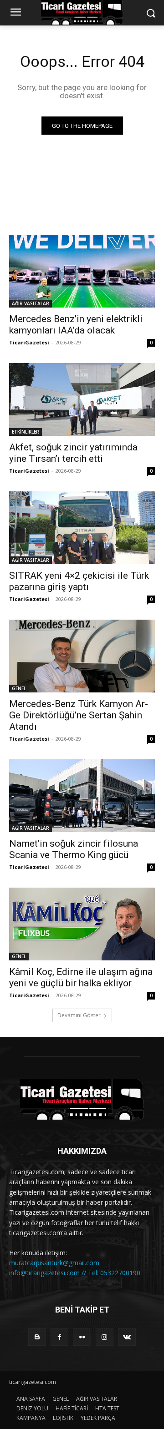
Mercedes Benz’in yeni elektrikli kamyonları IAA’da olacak (76, 324)
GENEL (19, 688)
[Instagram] (104, 1337)
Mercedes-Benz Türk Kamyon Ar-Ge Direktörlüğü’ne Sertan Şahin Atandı (78, 715)
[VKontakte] (127, 1337)
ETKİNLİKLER (25, 432)
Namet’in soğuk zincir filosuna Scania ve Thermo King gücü (73, 849)
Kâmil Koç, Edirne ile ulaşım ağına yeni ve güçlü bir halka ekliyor (81, 977)
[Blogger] (37, 1337)
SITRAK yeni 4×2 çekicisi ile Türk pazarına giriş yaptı (79, 581)
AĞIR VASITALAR (30, 303)
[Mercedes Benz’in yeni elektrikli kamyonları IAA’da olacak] (82, 271)
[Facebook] (59, 1337)
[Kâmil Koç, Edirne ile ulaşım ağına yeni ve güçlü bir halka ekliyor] (82, 924)
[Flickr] (82, 1337)
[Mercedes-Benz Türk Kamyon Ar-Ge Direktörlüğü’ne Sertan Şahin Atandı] (82, 656)
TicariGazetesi (29, 342)
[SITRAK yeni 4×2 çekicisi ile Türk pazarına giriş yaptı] (82, 527)
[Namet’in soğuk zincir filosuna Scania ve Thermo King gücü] (82, 795)
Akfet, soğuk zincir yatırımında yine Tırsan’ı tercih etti (73, 453)
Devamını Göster (79, 1015)
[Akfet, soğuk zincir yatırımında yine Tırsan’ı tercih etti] (82, 399)
